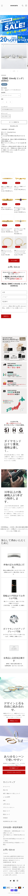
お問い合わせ (6, 804)
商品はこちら (14, 720)
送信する (6, 316)
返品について (6, 811)
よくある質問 (6, 797)
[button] (2, 5)
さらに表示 (14, 260)
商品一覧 (5, 790)
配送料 (6, 89)
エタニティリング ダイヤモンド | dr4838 (6, 229)
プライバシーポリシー (8, 807)
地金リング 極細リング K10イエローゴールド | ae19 (6, 188)
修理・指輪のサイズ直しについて (11, 793)
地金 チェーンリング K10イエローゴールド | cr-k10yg (6, 252)
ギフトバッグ (4, 113)
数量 (2, 99)
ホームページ (6, 786)
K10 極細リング (14, 768)
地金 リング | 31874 (6, 207)
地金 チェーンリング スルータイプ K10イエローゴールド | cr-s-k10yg (20, 252)
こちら (11, 151)
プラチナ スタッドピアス (14, 772)
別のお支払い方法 (14, 125)
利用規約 (5, 817)
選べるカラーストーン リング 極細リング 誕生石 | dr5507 (20, 209)
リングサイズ (4, 106)
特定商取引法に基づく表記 (10, 821)
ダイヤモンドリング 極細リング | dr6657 (19, 229)
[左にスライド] (10, 71)
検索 (4, 800)
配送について (6, 814)
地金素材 (3, 92)
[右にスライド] (17, 71)
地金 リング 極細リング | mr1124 (20, 187)
